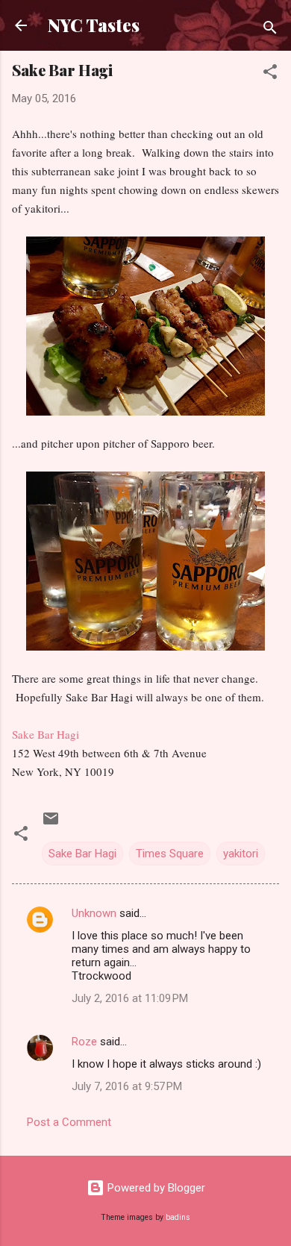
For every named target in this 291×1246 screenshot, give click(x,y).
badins (178, 1217)
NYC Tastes (94, 25)
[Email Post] (51, 823)
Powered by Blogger (154, 1188)
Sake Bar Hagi (45, 734)
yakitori (240, 853)
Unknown (94, 913)
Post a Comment (69, 1122)
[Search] (270, 30)
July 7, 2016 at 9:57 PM (127, 1086)
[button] (270, 74)
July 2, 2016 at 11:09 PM (130, 998)
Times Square (170, 853)
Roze (84, 1041)
